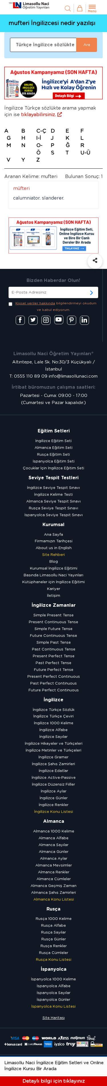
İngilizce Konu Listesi (53, 812)
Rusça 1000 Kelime (54, 919)
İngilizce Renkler (53, 805)
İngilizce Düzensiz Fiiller (53, 784)
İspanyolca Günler (53, 1000)
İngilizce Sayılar (53, 737)
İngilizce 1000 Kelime (53, 723)
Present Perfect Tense (53, 656)
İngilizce (53, 700)
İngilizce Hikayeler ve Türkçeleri (53, 744)
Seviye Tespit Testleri (53, 478)
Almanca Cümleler (54, 879)
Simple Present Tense (53, 615)
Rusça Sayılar (53, 932)
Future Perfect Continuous (54, 690)
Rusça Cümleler (53, 953)
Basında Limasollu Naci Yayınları (53, 575)
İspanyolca (53, 969)
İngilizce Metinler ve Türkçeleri (53, 750)
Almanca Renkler (53, 872)
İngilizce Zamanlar (54, 605)
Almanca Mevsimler (53, 865)
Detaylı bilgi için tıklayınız (54, 1081)
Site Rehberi (53, 555)
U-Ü (85, 153)
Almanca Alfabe (53, 838)
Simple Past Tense (54, 643)
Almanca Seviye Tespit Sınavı (53, 501)
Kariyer (53, 589)
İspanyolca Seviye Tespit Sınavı (54, 515)
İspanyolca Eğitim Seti (53, 461)
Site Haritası (54, 1018)
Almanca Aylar (53, 859)
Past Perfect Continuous (53, 683)
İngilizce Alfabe (53, 730)
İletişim (53, 596)
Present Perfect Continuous (53, 677)
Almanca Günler (53, 852)
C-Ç (41, 131)
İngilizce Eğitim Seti (53, 441)
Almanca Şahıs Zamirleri (53, 893)
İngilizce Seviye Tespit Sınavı (53, 488)
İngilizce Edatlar (53, 771)
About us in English (54, 548)
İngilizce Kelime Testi (53, 495)
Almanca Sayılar (53, 845)
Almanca (53, 821)
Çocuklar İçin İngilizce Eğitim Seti (53, 468)
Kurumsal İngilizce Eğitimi (53, 568)
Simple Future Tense (53, 629)
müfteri (21, 188)
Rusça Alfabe (53, 926)
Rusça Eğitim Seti (53, 455)
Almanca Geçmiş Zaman (53, 886)
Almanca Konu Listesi (53, 899)
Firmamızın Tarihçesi (53, 541)
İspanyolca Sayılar (53, 993)
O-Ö (39, 149)
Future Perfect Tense (53, 670)
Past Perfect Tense (53, 663)
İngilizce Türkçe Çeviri (53, 716)
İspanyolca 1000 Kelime (53, 979)
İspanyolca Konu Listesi (53, 1006)
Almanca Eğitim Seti (53, 448)
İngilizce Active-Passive (54, 778)
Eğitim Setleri (54, 431)
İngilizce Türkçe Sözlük (53, 710)
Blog (53, 562)
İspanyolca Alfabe (53, 986)
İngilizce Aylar (53, 791)
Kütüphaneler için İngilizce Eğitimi (53, 582)
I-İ (38, 138)
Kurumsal (53, 524)
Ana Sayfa (53, 535)
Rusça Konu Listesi (53, 960)
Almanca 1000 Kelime (53, 831)
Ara (86, 45)
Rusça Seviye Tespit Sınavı (53, 508)
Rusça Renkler (54, 946)
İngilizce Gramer (53, 757)
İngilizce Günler (54, 798)
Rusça (53, 909)
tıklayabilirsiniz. (39, 114)
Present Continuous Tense (53, 622)
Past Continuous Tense (53, 649)
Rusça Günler (53, 939)
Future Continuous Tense (53, 636)
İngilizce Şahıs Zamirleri (53, 764)
